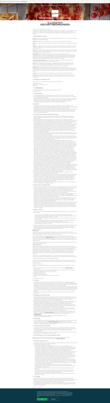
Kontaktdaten (59, 5)
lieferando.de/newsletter (53, 321)
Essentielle (53, 399)
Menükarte (44, 5)
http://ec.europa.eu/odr (49, 312)
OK (42, 399)
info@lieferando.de (39, 87)
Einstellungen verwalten (59, 394)
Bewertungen (52, 5)
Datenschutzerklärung (60, 338)
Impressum (66, 5)
